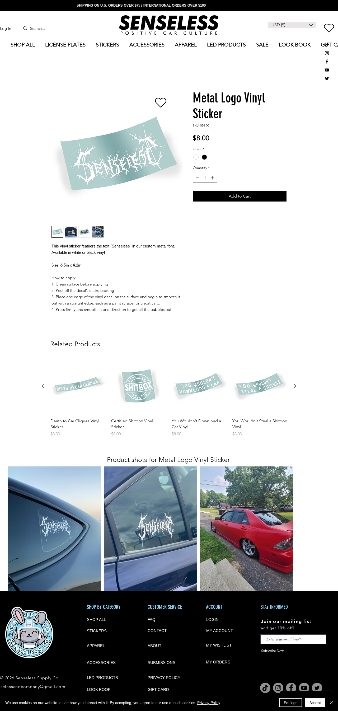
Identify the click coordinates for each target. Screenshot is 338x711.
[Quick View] (78, 387)
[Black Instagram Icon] (327, 53)
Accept (315, 702)
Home (57, 71)
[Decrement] (197, 178)
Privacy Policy (208, 702)
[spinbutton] (205, 178)
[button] (292, 25)
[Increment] (213, 178)
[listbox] (292, 25)
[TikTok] (327, 44)
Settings (290, 702)
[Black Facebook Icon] (327, 61)
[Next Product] (295, 386)
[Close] (331, 702)
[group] (169, 398)
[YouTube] (327, 70)
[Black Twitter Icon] (327, 78)
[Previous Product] (43, 386)
